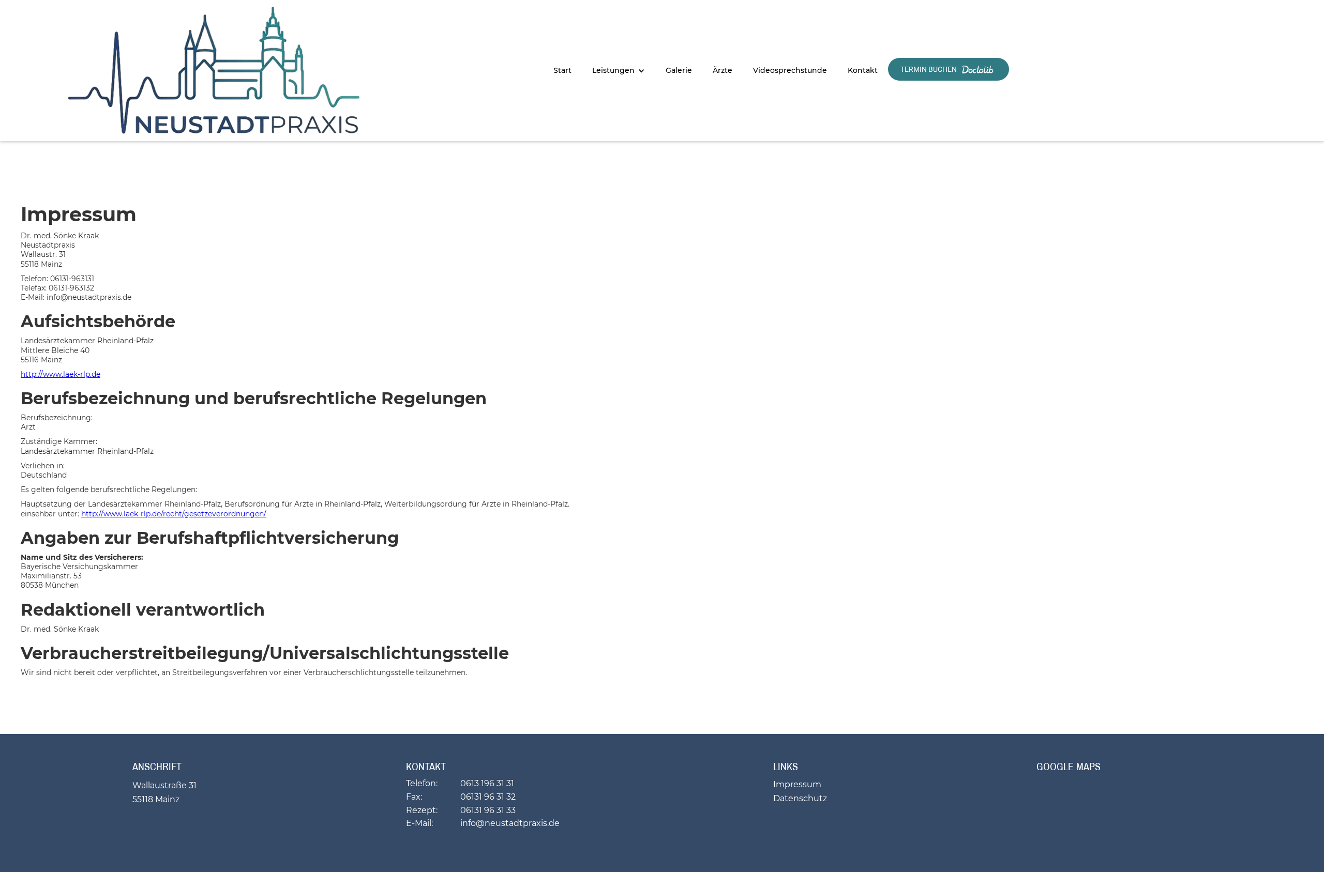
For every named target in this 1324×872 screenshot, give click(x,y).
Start (562, 70)
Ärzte (722, 70)
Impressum (797, 784)
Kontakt (863, 70)
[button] (618, 70)
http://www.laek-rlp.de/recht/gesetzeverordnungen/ (173, 513)
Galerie (679, 70)
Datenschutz (800, 798)
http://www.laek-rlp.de (60, 374)
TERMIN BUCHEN (929, 69)
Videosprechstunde (790, 70)
